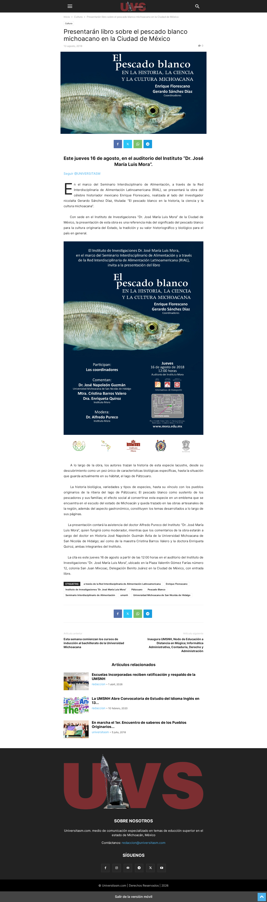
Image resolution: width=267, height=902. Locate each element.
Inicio (67, 16)
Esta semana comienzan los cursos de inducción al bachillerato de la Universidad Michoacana (94, 643)
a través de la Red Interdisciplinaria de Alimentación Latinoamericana (122, 583)
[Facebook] (118, 144)
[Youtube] (161, 868)
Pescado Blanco (156, 589)
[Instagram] (116, 868)
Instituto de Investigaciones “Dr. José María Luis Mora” (95, 589)
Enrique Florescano (177, 583)
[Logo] (133, 808)
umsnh (124, 595)
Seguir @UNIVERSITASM (82, 174)
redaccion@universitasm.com (143, 843)
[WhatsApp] (138, 144)
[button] (70, 6)
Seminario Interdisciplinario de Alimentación (90, 595)
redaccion (98, 684)
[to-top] (262, 895)
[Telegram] (148, 144)
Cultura (78, 16)
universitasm (100, 732)
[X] (127, 144)
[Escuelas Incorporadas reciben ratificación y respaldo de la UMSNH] (76, 681)
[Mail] (128, 868)
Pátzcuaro (136, 589)
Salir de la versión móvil (133, 896)
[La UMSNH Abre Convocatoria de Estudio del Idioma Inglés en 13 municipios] (76, 705)
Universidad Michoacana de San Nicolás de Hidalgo (161, 595)
